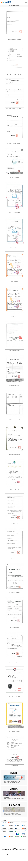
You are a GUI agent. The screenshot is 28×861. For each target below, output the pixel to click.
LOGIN (14, 857)
